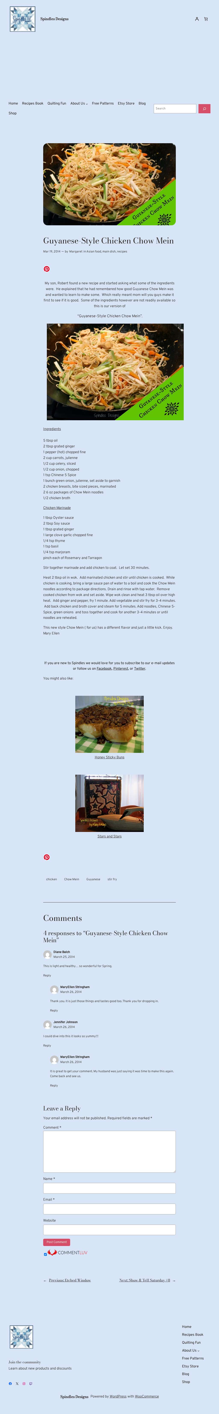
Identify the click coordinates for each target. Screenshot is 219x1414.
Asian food (93, 252)
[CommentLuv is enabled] (67, 1255)
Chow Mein (71, 879)
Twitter (139, 668)
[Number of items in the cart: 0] (205, 19)
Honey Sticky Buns (109, 757)
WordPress (118, 1396)
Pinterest (120, 668)
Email (49, 1199)
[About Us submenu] (87, 104)
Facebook (104, 668)
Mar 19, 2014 (52, 252)
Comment (52, 1127)
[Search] (204, 108)
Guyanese (93, 879)
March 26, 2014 (71, 992)
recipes (122, 252)
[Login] (196, 19)
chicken (51, 879)
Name (49, 1179)
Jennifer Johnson (65, 1022)
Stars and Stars (110, 836)
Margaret (75, 252)
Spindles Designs (54, 19)
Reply (47, 976)
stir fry (112, 879)
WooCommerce (147, 1396)
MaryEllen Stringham (75, 987)
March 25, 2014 (64, 957)
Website (49, 1220)
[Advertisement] (109, 67)
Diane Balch (61, 952)
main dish (109, 252)
